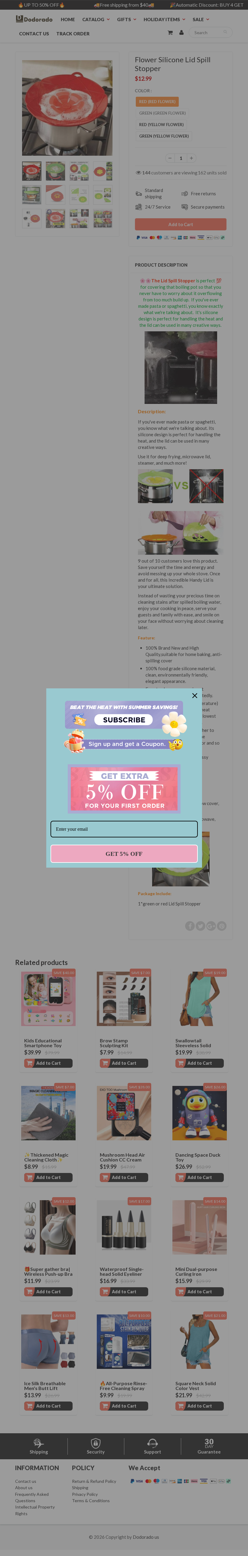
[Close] (195, 695)
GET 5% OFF (124, 853)
